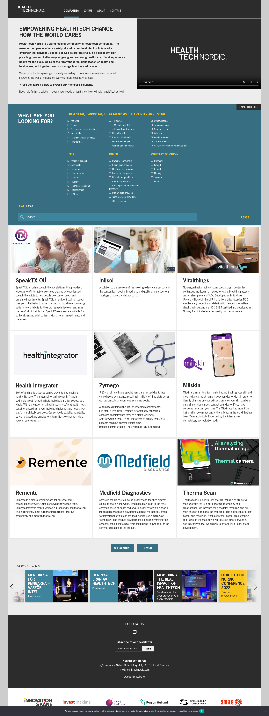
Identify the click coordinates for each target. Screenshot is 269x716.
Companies (71, 10)
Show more (122, 548)
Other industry (119, 201)
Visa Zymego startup (134, 384)
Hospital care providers (123, 169)
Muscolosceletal (122, 125)
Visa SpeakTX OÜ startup (50, 278)
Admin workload (161, 137)
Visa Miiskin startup (218, 384)
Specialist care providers (124, 196)
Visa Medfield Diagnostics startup (134, 488)
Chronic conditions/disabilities (85, 129)
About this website (134, 676)
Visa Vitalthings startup (218, 278)
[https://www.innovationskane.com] (38, 702)
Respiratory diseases (124, 129)
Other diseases (161, 120)
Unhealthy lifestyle (121, 141)
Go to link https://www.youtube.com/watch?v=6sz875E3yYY (185, 586)
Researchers (78, 189)
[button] (12, 587)
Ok (202, 711)
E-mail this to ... (248, 106)
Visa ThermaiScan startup (218, 488)
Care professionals (81, 185)
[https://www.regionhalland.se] (154, 702)
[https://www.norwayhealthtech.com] (115, 702)
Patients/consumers (122, 161)
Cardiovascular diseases (83, 137)
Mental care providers (122, 177)
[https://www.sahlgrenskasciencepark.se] (192, 702)
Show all (147, 548)
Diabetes (118, 120)
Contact (115, 10)
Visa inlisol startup (134, 278)
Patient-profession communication (170, 145)
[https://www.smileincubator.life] (231, 702)
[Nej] (265, 711)
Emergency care (161, 125)
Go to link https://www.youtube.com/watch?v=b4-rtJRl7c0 (121, 586)
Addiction (75, 120)
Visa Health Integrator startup (50, 384)
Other (75, 194)
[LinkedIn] (134, 631)
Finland (157, 165)
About (101, 10)
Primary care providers (122, 192)
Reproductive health (121, 137)
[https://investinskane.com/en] (77, 702)
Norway (157, 173)
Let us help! (118, 91)
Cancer (74, 125)
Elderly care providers (122, 165)
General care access (163, 129)
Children (76, 169)
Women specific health (123, 145)
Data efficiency (161, 141)
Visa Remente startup (50, 488)
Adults (75, 177)
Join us (88, 10)
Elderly (75, 181)
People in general (79, 161)
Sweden (158, 177)
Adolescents (78, 173)
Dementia (77, 141)
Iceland (157, 169)
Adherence (159, 133)
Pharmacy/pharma (121, 181)
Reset (245, 217)
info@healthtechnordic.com (134, 669)
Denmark (158, 161)
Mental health (118, 133)
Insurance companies (122, 173)
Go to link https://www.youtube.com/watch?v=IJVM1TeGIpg (56, 586)
